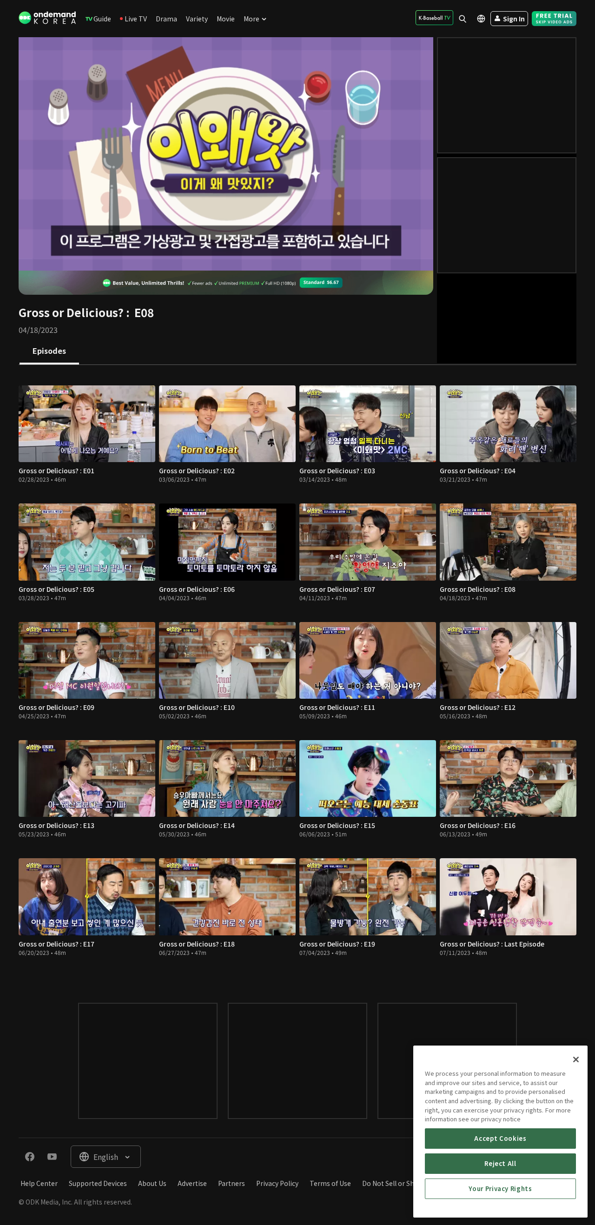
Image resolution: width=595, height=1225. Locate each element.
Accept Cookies (500, 1138)
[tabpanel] (297, 674)
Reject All (500, 1163)
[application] (226, 154)
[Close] (576, 1059)
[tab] (49, 351)
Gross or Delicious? (71, 312)
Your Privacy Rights (500, 1188)
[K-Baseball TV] (434, 17)
